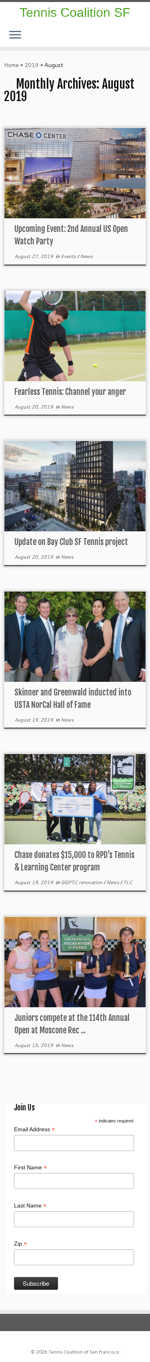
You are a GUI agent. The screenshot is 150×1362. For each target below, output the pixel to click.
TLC (127, 882)
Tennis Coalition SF (75, 12)
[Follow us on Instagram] (139, 39)
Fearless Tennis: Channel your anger (70, 392)
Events (69, 256)
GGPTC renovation (82, 882)
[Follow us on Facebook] (141, 39)
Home (11, 65)
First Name (30, 1168)
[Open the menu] (15, 35)
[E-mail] (143, 39)
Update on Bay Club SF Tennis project (71, 542)
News (86, 256)
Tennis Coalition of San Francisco (83, 1352)
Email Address (34, 1130)
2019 (31, 65)
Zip (20, 1244)
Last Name (30, 1206)
